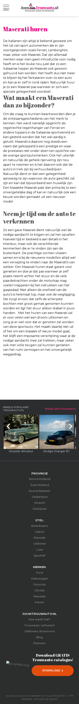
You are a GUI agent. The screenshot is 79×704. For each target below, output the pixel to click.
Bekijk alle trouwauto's (60, 408)
